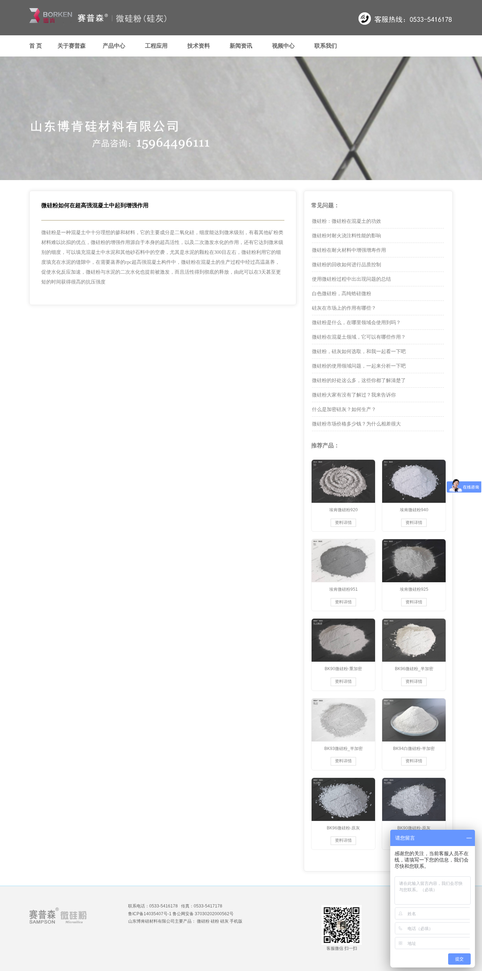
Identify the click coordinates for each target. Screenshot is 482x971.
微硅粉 (203, 921)
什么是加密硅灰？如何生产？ (344, 409)
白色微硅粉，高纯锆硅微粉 (341, 293)
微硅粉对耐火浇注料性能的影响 (346, 235)
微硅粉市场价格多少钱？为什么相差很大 (356, 424)
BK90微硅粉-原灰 (413, 828)
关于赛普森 (72, 46)
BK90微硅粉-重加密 (343, 668)
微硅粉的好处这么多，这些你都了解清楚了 (359, 380)
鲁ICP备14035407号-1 (149, 913)
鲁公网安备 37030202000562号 (203, 913)
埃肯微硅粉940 (414, 509)
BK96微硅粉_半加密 (414, 668)
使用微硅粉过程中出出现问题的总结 (351, 279)
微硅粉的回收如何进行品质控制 (346, 264)
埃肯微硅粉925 (414, 589)
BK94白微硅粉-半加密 (414, 748)
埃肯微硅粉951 (343, 589)
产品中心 (114, 46)
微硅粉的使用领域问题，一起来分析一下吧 (359, 366)
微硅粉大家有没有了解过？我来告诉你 (354, 395)
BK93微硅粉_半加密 (343, 748)
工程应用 (156, 46)
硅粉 (215, 921)
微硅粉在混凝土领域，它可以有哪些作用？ (359, 337)
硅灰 (224, 921)
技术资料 (198, 46)
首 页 (35, 46)
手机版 (236, 921)
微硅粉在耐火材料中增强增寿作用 (349, 250)
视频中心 (283, 46)
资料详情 (343, 522)
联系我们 (325, 46)
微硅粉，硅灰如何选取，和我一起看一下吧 (359, 351)
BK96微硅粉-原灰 (343, 828)
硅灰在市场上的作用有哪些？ (344, 308)
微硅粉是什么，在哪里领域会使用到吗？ (356, 322)
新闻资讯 (241, 46)
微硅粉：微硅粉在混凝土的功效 (346, 221)
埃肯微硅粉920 (343, 509)
